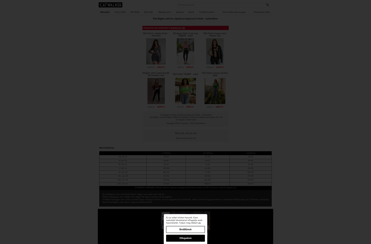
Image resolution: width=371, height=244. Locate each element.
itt (199, 223)
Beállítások (185, 229)
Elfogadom (186, 238)
